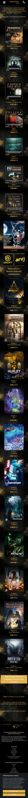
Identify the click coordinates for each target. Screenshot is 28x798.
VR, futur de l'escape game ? (14, 757)
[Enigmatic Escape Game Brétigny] (15, 3)
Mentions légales (14, 771)
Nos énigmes (16, 21)
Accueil (11, 21)
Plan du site (14, 764)
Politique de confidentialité (14, 772)
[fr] (14, 727)
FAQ (14, 765)
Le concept (14, 748)
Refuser (14, 794)
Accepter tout (14, 791)
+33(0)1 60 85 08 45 (7, 724)
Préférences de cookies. (18, 787)
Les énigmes (14, 750)
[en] (16, 727)
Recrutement (14, 769)
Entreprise (14, 768)
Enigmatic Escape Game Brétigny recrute (18, 725)
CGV (14, 767)
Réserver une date (14, 751)
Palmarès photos (14, 752)
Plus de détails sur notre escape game (14, 756)
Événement (14, 754)
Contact (14, 755)
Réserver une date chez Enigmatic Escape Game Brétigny (14, 679)
